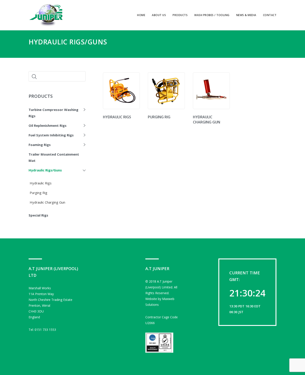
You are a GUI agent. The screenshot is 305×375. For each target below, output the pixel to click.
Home (141, 15)
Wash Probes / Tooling (212, 15)
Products (180, 15)
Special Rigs (38, 215)
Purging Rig (38, 192)
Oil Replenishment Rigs (48, 125)
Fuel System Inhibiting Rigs (51, 135)
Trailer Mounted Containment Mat (54, 157)
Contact (270, 15)
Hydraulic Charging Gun (47, 202)
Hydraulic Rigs (41, 183)
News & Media (246, 15)
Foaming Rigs (40, 144)
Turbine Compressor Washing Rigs (53, 112)
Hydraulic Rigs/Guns (45, 170)
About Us (159, 15)
